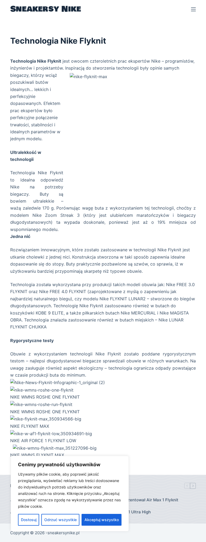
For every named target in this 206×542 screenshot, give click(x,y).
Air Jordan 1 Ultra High (129, 511)
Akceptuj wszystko (101, 519)
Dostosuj (28, 519)
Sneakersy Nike (45, 9)
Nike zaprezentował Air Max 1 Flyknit (142, 499)
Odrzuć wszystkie (60, 519)
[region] (70, 493)
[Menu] (193, 9)
